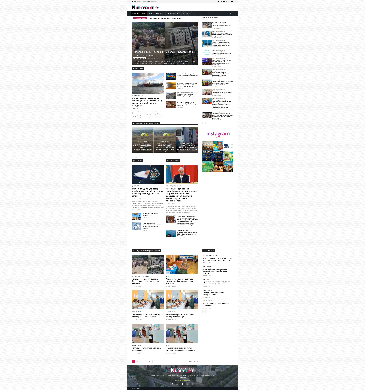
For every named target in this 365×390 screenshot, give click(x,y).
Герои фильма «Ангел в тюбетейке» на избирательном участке (148, 315)
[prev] (192, 18)
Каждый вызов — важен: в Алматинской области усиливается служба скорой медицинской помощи (220, 73)
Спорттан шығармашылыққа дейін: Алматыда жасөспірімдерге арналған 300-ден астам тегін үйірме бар (222, 116)
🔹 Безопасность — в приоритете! (150, 214)
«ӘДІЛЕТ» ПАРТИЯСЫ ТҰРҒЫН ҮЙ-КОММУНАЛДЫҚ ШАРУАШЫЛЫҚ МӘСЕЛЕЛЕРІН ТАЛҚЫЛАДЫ (221, 62)
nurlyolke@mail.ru (184, 380)
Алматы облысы (142, 141)
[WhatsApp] (229, 1)
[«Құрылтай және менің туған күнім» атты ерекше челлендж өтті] (182, 333)
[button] (231, 13)
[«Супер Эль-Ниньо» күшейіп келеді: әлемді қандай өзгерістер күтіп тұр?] (171, 76)
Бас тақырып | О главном (139, 58)
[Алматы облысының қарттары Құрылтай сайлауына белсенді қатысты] (182, 264)
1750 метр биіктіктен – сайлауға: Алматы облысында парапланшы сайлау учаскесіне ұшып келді (165, 147)
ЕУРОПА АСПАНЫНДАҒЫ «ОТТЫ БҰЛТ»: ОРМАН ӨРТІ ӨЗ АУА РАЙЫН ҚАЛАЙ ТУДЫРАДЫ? (187, 85)
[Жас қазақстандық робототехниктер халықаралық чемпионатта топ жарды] (207, 92)
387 (149, 361)
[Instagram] (221, 1)
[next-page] (136, 156)
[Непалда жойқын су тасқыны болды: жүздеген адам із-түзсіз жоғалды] (165, 43)
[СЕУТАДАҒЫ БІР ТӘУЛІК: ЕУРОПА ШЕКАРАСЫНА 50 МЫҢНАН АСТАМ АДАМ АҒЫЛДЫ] (171, 95)
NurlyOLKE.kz (170, 276)
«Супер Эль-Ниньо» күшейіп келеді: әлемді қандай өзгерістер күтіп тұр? (187, 75)
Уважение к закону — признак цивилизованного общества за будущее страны (152, 225)
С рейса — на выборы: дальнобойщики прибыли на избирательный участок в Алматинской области (187, 148)
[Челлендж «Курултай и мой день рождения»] (148, 333)
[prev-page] (133, 156)
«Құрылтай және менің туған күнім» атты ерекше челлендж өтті (181, 349)
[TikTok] (226, 1)
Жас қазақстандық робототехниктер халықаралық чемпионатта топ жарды (222, 92)
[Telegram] (224, 1)
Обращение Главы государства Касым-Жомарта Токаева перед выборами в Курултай (222, 34)
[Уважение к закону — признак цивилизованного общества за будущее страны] (136, 226)
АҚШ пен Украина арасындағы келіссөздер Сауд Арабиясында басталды (186, 104)
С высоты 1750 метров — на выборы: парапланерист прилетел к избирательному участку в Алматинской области (142, 147)
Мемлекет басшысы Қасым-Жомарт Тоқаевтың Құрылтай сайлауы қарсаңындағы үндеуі (221, 43)
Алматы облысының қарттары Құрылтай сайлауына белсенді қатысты (179, 281)
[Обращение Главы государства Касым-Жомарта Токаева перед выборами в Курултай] (207, 34)
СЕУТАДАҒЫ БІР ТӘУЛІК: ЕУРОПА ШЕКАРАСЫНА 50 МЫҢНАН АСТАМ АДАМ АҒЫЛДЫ (187, 94)
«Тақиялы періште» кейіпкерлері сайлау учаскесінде (180, 315)
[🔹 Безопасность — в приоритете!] (136, 216)
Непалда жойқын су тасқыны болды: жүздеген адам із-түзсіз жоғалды (222, 25)
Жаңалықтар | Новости (138, 95)
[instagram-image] (207, 146)
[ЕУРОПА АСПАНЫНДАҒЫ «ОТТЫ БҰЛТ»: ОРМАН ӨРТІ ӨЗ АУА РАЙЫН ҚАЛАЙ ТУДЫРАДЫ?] (171, 85)
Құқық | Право (136, 186)
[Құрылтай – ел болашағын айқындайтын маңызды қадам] (207, 52)
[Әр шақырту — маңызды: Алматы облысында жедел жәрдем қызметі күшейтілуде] (207, 83)
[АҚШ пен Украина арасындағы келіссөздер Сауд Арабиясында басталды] (171, 104)
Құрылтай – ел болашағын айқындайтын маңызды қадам (221, 52)
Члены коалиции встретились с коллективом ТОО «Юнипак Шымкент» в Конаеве (187, 233)
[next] (195, 18)
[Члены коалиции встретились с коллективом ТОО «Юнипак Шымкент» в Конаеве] (171, 233)
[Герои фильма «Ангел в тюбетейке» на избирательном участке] (148, 299)
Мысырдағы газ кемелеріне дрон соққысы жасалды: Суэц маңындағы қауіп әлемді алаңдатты (147, 102)
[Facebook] (218, 1)
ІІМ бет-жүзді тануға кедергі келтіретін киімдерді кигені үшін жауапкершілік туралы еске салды (147, 192)
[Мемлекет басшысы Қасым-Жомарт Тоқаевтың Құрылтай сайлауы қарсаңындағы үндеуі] (207, 43)
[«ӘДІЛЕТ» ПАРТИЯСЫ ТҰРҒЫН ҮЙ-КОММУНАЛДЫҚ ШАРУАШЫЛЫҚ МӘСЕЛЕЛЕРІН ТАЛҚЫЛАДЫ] (207, 61)
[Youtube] (232, 1)
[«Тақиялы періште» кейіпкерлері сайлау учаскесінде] (182, 299)
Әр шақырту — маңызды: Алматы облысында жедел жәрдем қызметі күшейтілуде (222, 83)
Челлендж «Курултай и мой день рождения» (162, 18)
